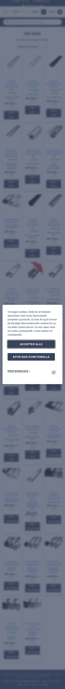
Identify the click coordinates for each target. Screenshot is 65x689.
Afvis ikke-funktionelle (31, 357)
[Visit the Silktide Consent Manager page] (53, 372)
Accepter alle (31, 344)
